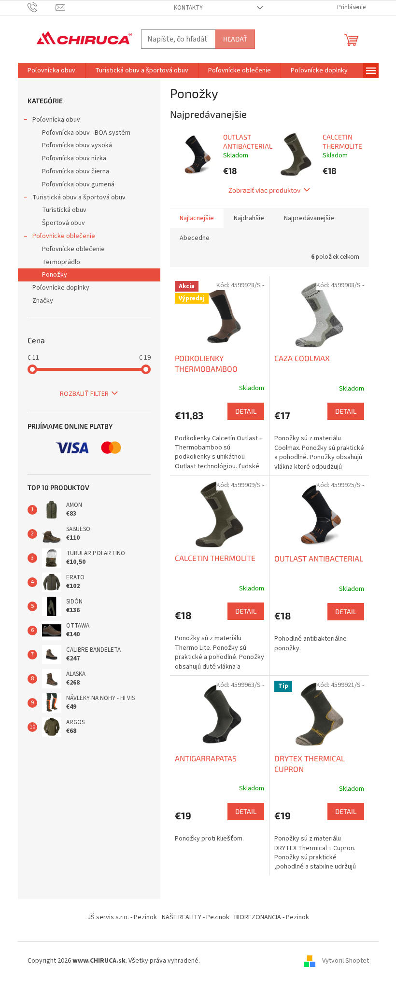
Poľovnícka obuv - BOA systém (86, 133)
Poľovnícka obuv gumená (78, 184)
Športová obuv (63, 223)
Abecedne (195, 238)
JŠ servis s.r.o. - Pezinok (122, 917)
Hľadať (235, 39)
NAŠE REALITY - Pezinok (195, 917)
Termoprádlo (61, 262)
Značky (42, 301)
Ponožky (54, 275)
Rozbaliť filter (84, 394)
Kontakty (188, 7)
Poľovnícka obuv (56, 120)
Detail (245, 411)
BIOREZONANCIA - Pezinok (271, 917)
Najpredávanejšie (309, 218)
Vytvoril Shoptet (345, 961)
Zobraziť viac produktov (264, 190)
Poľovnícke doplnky (60, 288)
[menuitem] (51, 70)
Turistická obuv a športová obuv (79, 197)
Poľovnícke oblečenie (63, 236)
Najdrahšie (249, 218)
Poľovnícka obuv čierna (75, 171)
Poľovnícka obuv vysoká (77, 145)
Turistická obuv (64, 210)
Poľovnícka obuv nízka (74, 158)
